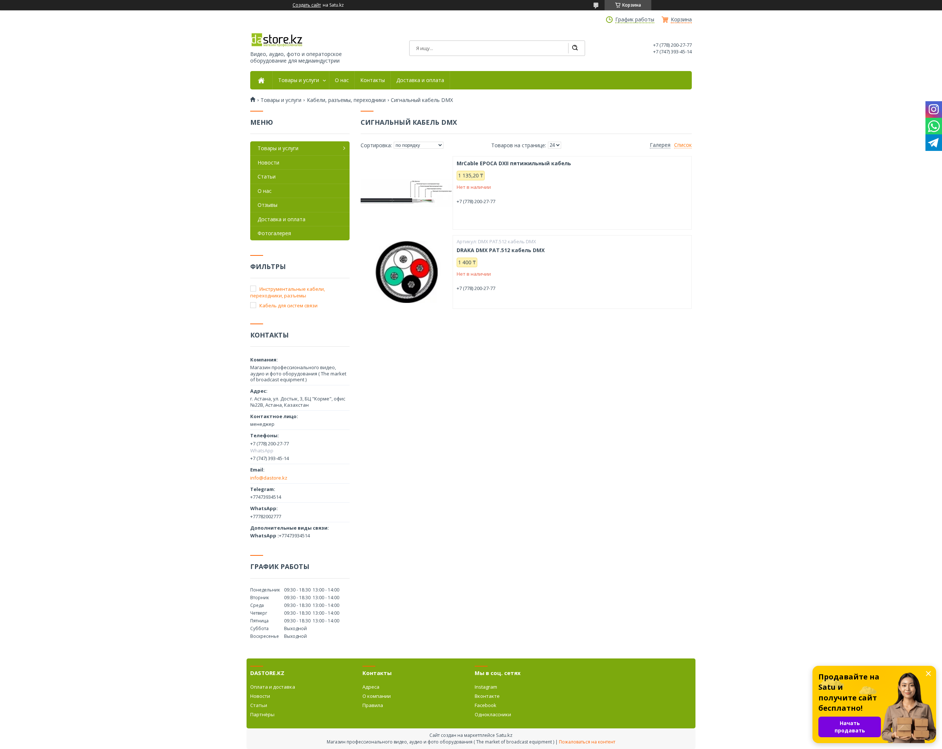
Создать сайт (307, 5)
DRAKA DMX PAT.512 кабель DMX (501, 250)
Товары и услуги (298, 80)
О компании (376, 696)
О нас (342, 80)
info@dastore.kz (268, 478)
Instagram (486, 686)
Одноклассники (493, 714)
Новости (268, 162)
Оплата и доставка (272, 686)
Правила (372, 705)
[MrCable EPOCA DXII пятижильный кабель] (407, 193)
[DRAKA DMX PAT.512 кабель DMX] (407, 272)
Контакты (372, 80)
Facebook (485, 705)
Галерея (660, 145)
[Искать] (574, 48)
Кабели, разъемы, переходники (346, 100)
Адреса (370, 686)
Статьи (267, 176)
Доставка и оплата (420, 80)
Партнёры (262, 714)
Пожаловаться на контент (587, 742)
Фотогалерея (274, 233)
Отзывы (267, 204)
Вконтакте (487, 696)
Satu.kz (504, 735)
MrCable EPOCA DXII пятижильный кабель (514, 163)
